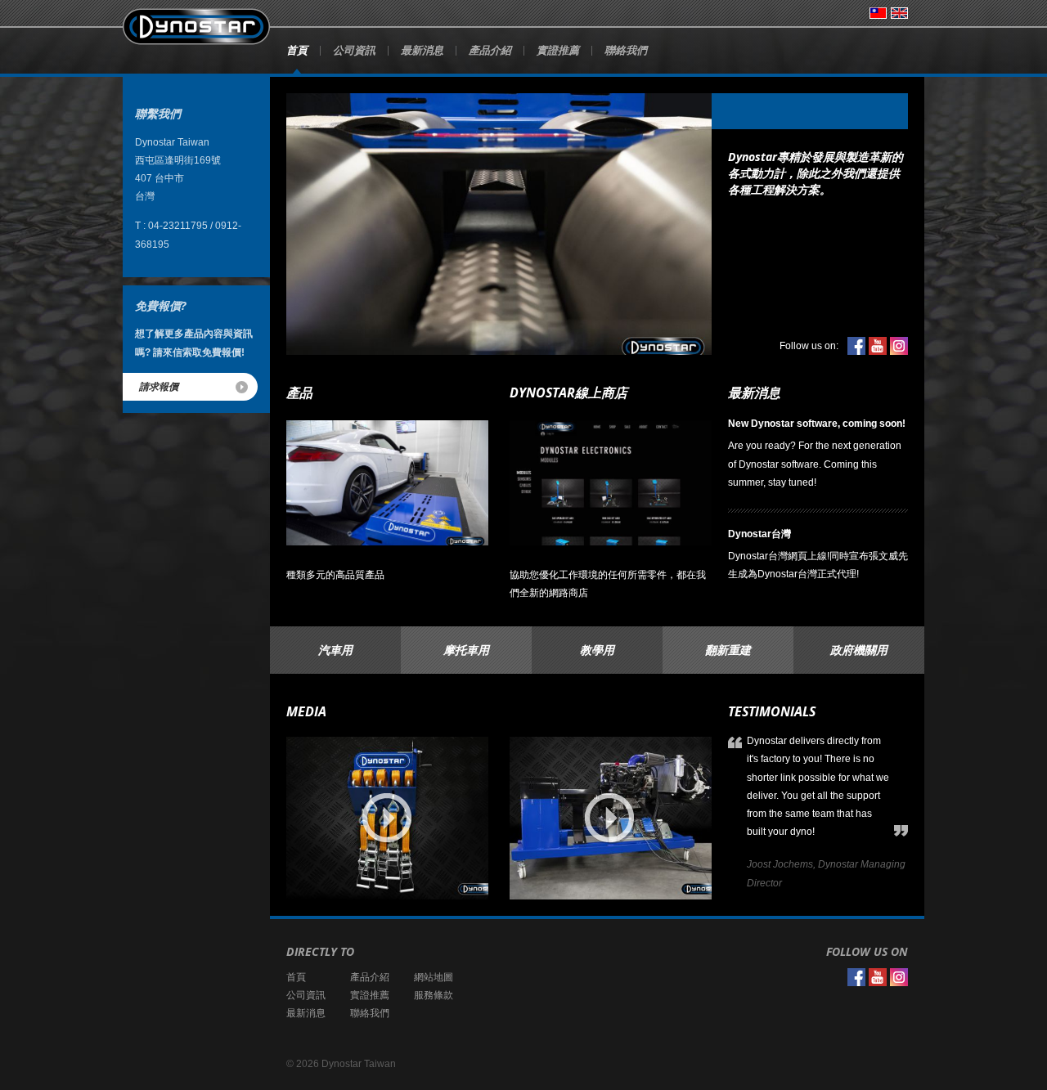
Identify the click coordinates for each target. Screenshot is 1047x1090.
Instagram (899, 346)
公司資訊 (354, 50)
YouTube (878, 346)
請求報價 (158, 386)
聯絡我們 (625, 50)
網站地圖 (433, 977)
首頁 (297, 50)
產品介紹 (490, 50)
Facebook (856, 346)
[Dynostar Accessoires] (387, 818)
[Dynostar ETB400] (611, 818)
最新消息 (422, 50)
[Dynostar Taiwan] (196, 26)
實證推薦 (558, 50)
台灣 (878, 13)
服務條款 (433, 995)
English (899, 13)
